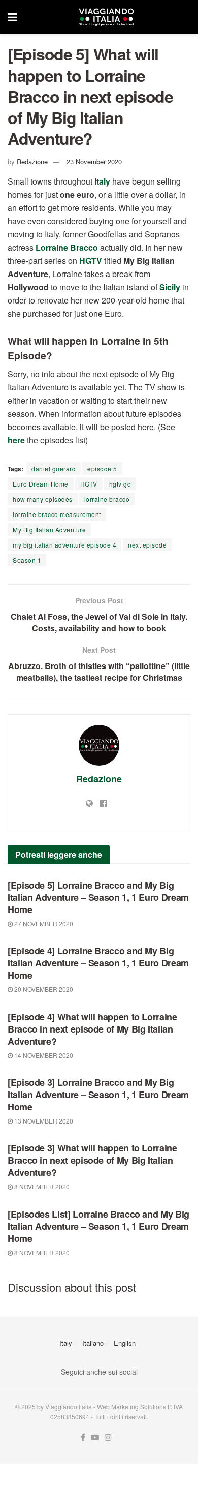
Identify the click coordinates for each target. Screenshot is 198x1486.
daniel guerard (53, 468)
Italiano (93, 1343)
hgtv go (120, 483)
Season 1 (27, 560)
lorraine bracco (107, 499)
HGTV (88, 483)
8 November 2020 (41, 1186)
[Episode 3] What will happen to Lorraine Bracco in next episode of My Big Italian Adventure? (92, 1160)
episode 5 (102, 468)
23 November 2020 (94, 161)
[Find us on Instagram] (108, 1437)
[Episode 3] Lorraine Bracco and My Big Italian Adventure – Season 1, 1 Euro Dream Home (98, 1094)
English (125, 1343)
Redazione (32, 161)
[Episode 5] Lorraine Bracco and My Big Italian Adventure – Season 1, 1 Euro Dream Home (98, 897)
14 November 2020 (43, 1055)
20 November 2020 (43, 989)
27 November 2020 (43, 923)
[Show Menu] (12, 17)
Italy (65, 1343)
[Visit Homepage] (106, 17)
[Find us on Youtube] (95, 1437)
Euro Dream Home (41, 483)
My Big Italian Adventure (49, 529)
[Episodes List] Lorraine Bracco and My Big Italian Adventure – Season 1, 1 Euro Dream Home (98, 1226)
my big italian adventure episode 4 (64, 544)
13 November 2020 (43, 1120)
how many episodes (43, 499)
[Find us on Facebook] (83, 1437)
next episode (147, 544)
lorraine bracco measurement (57, 514)
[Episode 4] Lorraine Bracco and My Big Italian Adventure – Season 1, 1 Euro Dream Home (98, 963)
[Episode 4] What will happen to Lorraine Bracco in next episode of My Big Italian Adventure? (92, 1029)
